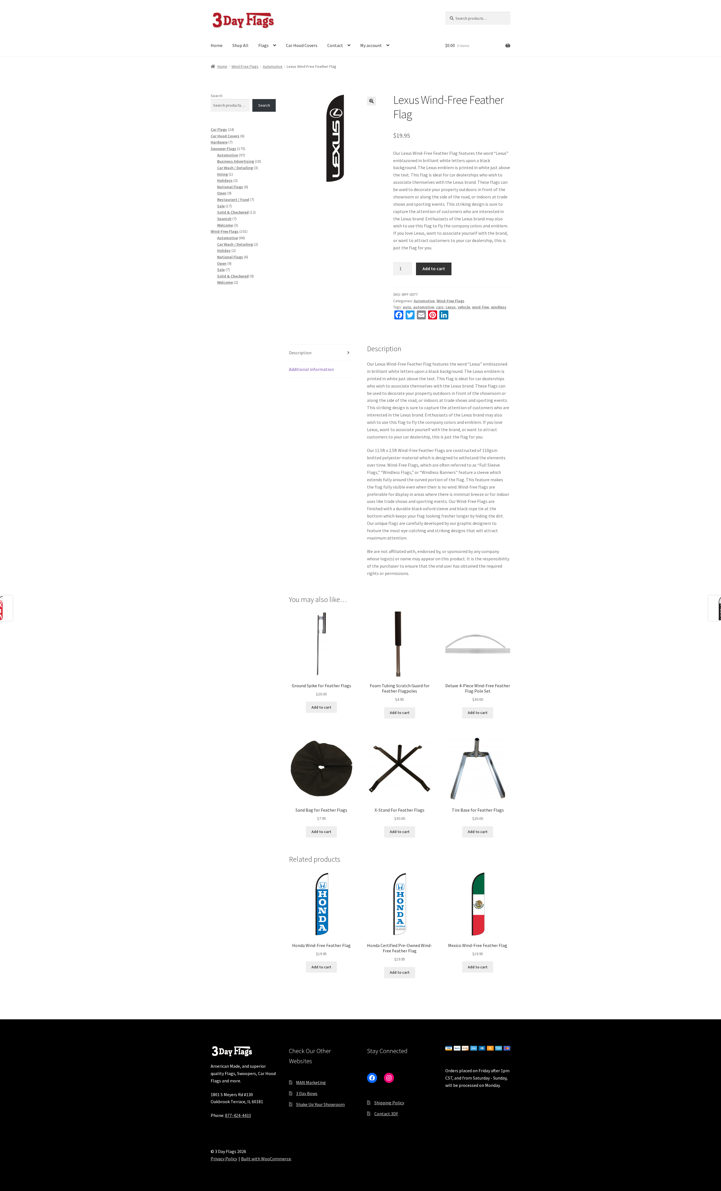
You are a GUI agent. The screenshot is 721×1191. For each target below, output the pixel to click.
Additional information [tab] (311, 369)
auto (407, 307)
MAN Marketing (311, 1082)
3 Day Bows (306, 1093)
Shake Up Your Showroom (320, 1104)
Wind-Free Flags (245, 66)
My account (371, 45)
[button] (371, 101)
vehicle (464, 307)
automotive (423, 307)
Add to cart (433, 268)
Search (216, 95)
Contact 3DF (386, 1113)
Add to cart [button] (321, 707)
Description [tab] (300, 352)
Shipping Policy (389, 1102)
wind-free (480, 307)
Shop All (240, 45)
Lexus (451, 307)
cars (440, 307)
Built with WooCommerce (266, 1158)
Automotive (272, 66)
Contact (335, 45)
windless (498, 307)
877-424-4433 (238, 1115)
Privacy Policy (224, 1158)
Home (216, 45)
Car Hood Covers (301, 45)
